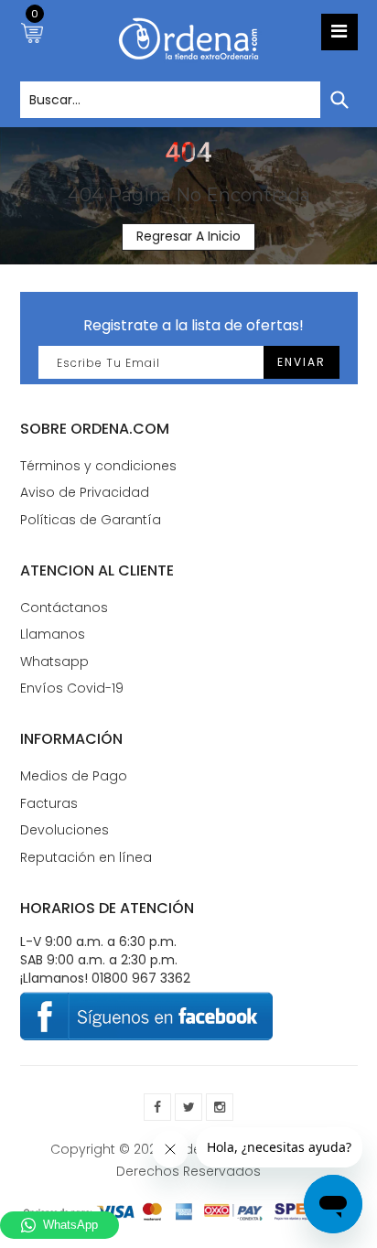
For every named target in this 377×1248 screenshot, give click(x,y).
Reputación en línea (86, 857)
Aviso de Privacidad (84, 492)
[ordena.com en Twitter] (188, 1107)
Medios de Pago (73, 776)
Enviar (301, 362)
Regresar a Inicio (188, 236)
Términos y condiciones (98, 466)
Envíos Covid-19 (72, 688)
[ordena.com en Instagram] (219, 1107)
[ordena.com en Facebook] (157, 1107)
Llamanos (52, 634)
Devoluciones (64, 830)
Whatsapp (54, 661)
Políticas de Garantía (90, 520)
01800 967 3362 (141, 978)
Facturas (49, 803)
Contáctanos (64, 607)
